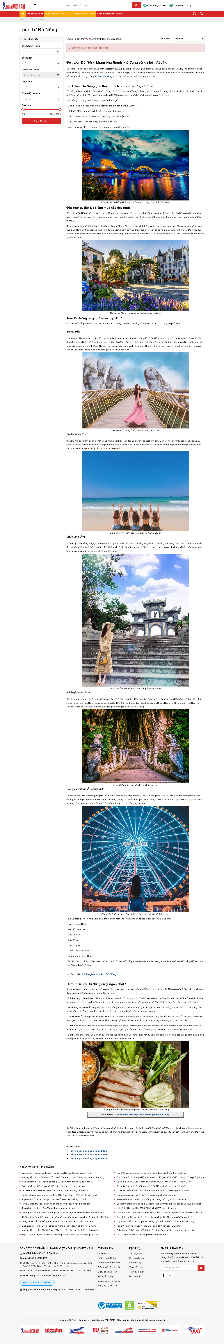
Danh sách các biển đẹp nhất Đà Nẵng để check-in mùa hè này (53, 1186)
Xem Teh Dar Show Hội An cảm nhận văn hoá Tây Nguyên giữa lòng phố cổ (154, 1217)
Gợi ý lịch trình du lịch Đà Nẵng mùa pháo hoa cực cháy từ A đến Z (55, 1190)
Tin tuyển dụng (105, 1276)
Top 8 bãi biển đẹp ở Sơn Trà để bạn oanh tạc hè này (48, 1208)
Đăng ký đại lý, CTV (107, 1285)
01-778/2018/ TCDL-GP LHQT (79, 1289)
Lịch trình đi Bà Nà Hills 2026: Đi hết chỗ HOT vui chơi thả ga (146, 1208)
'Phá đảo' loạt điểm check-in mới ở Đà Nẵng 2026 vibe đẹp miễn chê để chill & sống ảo (160, 1212)
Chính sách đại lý (182, 5)
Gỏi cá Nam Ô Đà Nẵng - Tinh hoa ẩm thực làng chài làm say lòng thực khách (156, 1230)
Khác (118, 13)
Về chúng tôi (34, 13)
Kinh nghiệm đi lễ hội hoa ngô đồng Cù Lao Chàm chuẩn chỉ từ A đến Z (57, 1181)
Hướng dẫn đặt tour (107, 1258)
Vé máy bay (135, 1262)
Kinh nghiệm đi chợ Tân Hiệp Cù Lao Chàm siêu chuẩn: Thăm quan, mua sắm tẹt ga (63, 1177)
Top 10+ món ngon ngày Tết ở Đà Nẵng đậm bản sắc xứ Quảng (148, 1225)
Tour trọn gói (135, 1253)
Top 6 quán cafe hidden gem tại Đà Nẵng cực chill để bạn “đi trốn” (55, 1199)
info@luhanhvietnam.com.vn (182, 1253)
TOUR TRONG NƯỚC (56, 13)
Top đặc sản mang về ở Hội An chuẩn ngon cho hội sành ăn (146, 1195)
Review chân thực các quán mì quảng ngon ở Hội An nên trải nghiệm (56, 1203)
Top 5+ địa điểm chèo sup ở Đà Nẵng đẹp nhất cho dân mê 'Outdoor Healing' (155, 1221)
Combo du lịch (136, 1258)
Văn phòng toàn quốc (109, 1281)
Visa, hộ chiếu (136, 1267)
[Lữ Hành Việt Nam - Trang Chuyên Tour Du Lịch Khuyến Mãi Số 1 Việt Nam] (13, 5)
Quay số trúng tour (107, 1271)
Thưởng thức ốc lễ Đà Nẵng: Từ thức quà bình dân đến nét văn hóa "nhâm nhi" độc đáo (65, 1217)
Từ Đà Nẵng (38, 19)
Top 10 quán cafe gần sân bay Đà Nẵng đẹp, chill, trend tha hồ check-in (152, 1173)
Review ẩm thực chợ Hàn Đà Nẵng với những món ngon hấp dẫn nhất (151, 1199)
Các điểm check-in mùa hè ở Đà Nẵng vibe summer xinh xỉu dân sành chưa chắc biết (159, 1203)
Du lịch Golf (134, 1276)
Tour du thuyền (136, 1271)
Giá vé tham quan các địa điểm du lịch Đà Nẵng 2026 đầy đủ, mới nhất (57, 1173)
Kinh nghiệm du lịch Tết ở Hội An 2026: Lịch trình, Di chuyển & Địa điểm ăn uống (61, 1230)
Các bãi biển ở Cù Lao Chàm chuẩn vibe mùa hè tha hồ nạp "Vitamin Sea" (154, 1181)
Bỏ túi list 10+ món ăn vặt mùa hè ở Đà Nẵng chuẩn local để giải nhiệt (151, 1186)
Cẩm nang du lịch (156, 5)
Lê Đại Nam (52, 1253)
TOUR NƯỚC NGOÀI (82, 13)
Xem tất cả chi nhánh (38, 1282)
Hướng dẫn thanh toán (109, 1262)
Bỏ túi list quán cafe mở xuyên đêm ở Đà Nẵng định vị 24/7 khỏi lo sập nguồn (60, 1195)
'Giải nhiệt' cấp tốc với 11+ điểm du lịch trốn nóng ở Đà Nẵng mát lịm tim (153, 1190)
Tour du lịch (25, 19)
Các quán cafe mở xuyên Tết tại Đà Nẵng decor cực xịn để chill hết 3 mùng (59, 1225)
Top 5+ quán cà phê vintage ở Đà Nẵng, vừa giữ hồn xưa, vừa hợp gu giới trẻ (60, 1234)
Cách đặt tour (104, 13)
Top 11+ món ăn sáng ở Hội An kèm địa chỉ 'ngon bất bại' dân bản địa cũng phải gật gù (160, 1177)
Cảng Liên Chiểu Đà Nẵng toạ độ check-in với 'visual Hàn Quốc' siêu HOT (58, 1221)
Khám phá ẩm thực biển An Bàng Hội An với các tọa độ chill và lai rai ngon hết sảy (62, 1212)
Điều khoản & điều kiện (109, 1267)
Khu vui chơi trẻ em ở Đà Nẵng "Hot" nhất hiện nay (142, 1234)
